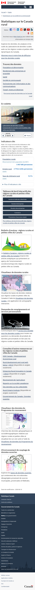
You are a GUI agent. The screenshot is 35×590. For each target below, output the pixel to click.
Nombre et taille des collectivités (17, 199)
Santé (5, 77)
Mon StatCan (18, 37)
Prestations (4, 530)
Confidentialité (5, 586)
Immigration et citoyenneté (8, 521)
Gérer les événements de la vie (9, 569)
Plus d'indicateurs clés (12, 184)
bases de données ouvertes (21, 473)
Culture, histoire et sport (8, 544)
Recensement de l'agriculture (14, 380)
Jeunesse (3, 566)
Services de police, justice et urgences (11, 546)
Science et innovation (7, 558)
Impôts (3, 535)
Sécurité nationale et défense (9, 541)
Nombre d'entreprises (17, 204)
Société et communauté (12, 80)
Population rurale (9, 159)
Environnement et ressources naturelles (12, 538)
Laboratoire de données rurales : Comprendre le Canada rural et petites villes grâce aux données (17, 128)
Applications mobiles (7, 578)
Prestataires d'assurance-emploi (18, 217)
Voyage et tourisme (6, 524)
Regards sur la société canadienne (15, 383)
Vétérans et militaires (7, 563)
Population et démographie (13, 67)
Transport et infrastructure (8, 549)
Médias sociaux (5, 575)
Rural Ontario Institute (11, 390)
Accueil (3, 12)
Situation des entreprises (17, 208)
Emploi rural (7, 169)
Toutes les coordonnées (7, 510)
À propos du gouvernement (8, 515)
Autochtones (4, 561)
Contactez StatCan (6, 499)
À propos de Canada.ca (7, 581)
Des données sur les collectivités (15, 387)
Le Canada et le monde (7, 552)
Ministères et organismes (8, 513)
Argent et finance (6, 555)
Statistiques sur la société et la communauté (16, 16)
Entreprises (4, 527)
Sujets (10, 12)
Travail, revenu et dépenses (13, 90)
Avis (2, 583)
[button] (18, 7)
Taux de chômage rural (11, 176)
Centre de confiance (6, 502)
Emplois (3, 518)
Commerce (17, 212)
